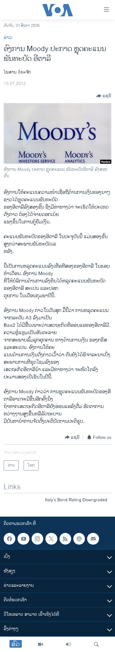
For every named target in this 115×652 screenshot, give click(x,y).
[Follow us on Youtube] (23, 539)
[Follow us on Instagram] (37, 539)
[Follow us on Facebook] (9, 539)
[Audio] (68, 644)
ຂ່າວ (8, 38)
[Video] (40, 644)
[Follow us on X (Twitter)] (51, 539)
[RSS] (65, 539)
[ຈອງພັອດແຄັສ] (93, 539)
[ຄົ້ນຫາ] (96, 644)
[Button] (103, 96)
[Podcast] (79, 539)
